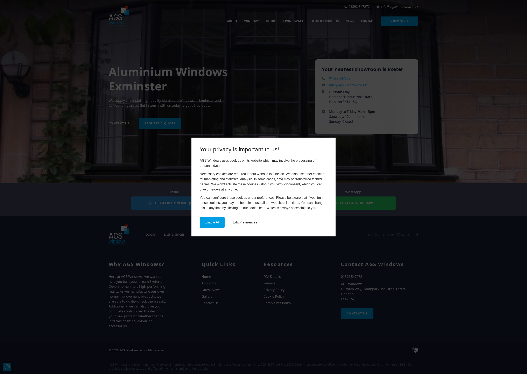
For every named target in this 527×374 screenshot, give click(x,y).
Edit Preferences (245, 222)
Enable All (212, 222)
